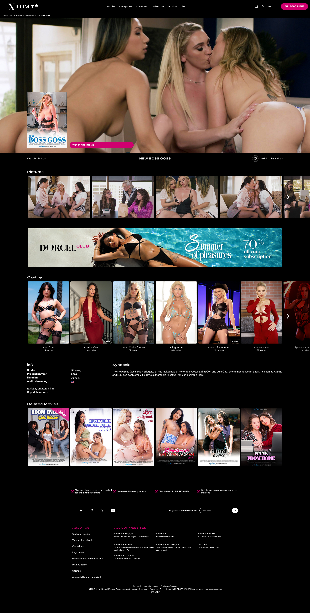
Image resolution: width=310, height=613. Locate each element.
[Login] (263, 6)
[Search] (256, 6)
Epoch (162, 589)
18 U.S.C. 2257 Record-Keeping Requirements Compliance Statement (118, 589)
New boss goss (43, 16)
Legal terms (78, 552)
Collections (157, 6)
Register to (183, 510)
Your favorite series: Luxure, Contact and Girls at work (173, 547)
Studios (172, 6)
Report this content (38, 392)
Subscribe (294, 6)
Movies (111, 6)
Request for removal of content (146, 586)
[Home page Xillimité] (23, 6)
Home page (8, 16)
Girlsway (30, 16)
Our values (77, 546)
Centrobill (170, 589)
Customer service (81, 534)
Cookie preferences (169, 586)
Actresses (142, 6)
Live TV (185, 6)
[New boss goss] (47, 120)
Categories (125, 6)
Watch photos (36, 158)
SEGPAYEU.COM (184, 589)
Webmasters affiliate (82, 540)
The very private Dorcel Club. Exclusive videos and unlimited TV (134, 547)
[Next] (288, 197)
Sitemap (76, 570)
